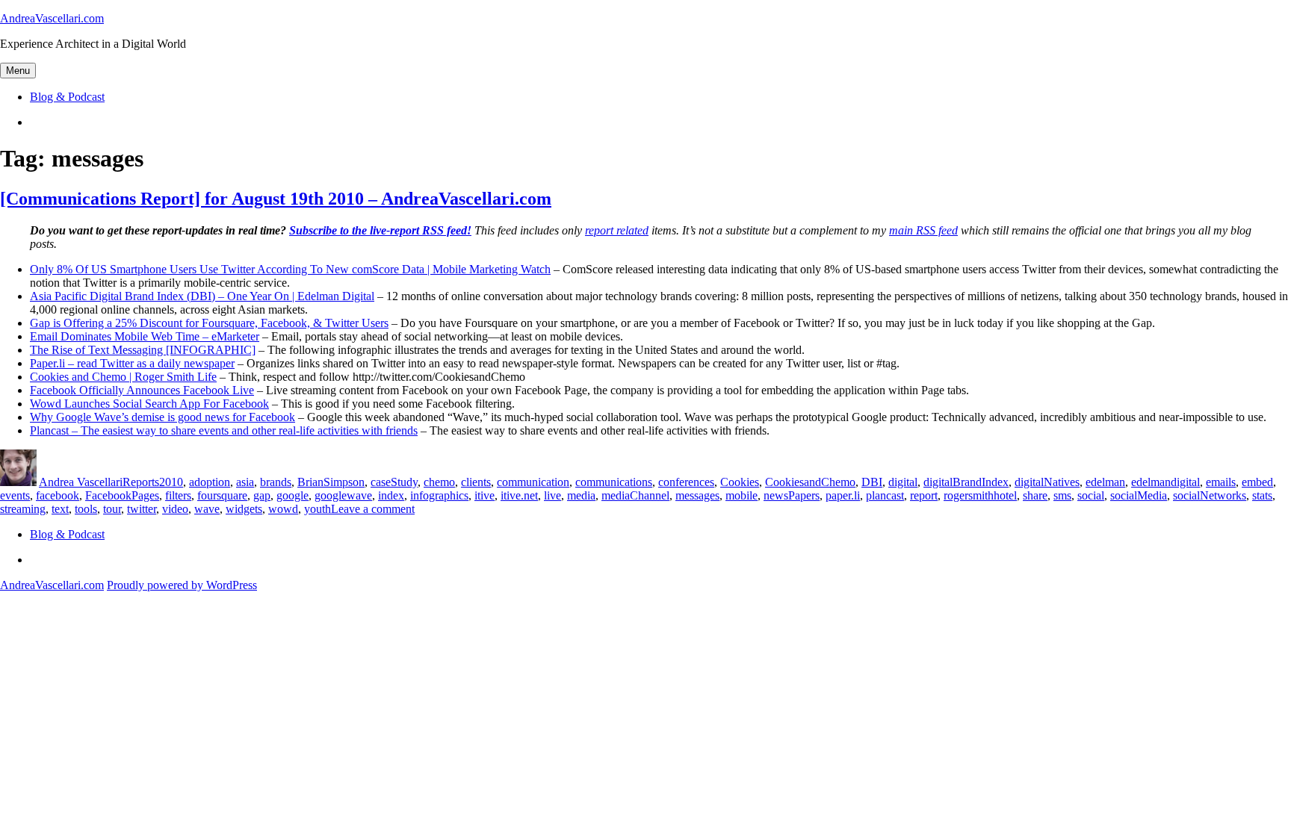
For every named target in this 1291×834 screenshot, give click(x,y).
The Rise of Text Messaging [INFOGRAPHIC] (143, 349)
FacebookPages (122, 495)
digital (902, 482)
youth (317, 508)
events (15, 495)
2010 (171, 482)
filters (178, 495)
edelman (1105, 482)
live (552, 495)
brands (275, 482)
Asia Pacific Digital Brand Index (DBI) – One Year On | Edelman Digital (202, 296)
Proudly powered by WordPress (182, 585)
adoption (209, 482)
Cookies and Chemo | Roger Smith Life (123, 376)
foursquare (222, 495)
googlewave (343, 495)
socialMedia (1138, 495)
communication (533, 482)
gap (261, 495)
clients (476, 482)
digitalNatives (1047, 482)
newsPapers (792, 495)
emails (1221, 482)
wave (207, 508)
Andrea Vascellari (81, 482)
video (175, 508)
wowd (283, 508)
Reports (141, 482)
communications (613, 482)
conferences (686, 482)
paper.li (843, 495)
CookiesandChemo (810, 482)
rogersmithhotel (980, 495)
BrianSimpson (331, 482)
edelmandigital (1165, 482)
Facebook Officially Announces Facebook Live (142, 390)
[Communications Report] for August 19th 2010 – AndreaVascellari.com (275, 198)
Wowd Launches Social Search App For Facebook (149, 403)
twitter (141, 508)
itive (484, 495)
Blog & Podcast (67, 96)
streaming (23, 508)
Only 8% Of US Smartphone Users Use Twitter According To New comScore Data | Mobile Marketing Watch (290, 269)
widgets (244, 508)
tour (112, 508)
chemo (439, 482)
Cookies (739, 482)
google (292, 495)
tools (86, 508)
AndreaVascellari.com (52, 18)
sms (1062, 495)
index (391, 495)
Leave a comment (373, 508)
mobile (741, 495)
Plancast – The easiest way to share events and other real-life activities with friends (224, 430)
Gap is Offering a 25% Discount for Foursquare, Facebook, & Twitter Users (209, 323)
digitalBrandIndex (966, 482)
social (1090, 495)
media (581, 495)
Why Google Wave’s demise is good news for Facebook (162, 417)
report (924, 495)
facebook (57, 495)
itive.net (519, 495)
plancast (885, 495)
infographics (439, 495)
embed (1257, 482)
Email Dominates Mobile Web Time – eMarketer (144, 336)
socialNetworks (1209, 495)
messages (697, 495)
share (1035, 495)
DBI (871, 482)
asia (245, 482)
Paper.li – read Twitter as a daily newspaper (132, 363)
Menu (18, 70)
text (60, 508)
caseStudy (394, 482)
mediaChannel (635, 495)
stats (1262, 495)
